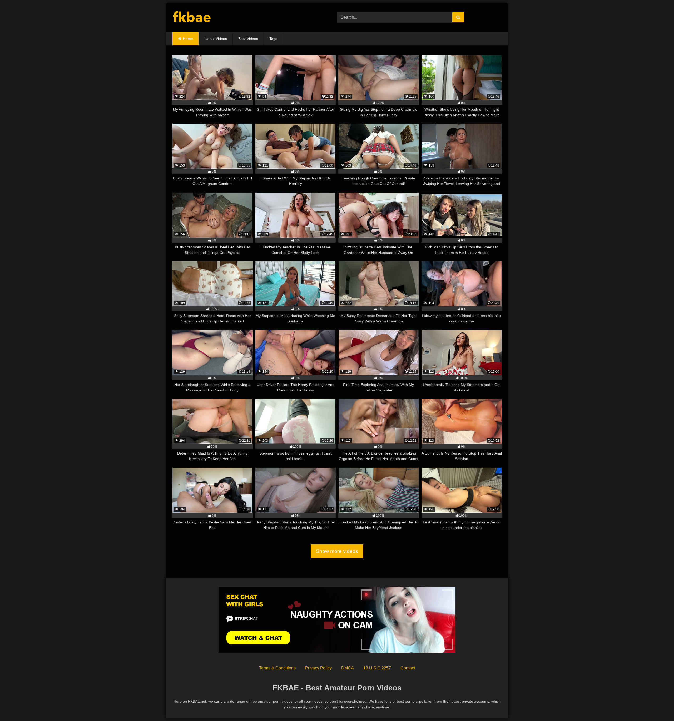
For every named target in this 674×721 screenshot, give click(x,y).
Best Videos (248, 39)
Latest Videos (215, 39)
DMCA (347, 668)
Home (188, 39)
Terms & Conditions (277, 668)
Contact (407, 668)
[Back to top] (657, 705)
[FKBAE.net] (192, 17)
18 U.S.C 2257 (377, 668)
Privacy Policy (318, 668)
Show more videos (337, 551)
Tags (273, 39)
